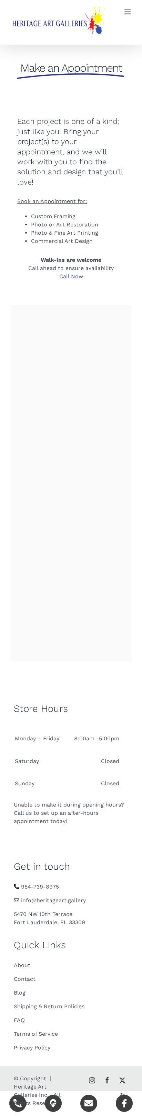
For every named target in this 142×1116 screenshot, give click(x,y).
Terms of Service (36, 1034)
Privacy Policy (32, 1047)
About (22, 965)
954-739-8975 (40, 886)
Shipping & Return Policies (49, 1006)
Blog (20, 992)
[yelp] (122, 1095)
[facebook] (107, 1080)
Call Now (71, 276)
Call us (23, 813)
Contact (25, 979)
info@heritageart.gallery (53, 900)
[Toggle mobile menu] (128, 11)
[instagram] (92, 1080)
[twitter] (122, 1080)
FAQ (19, 1020)
